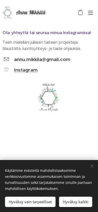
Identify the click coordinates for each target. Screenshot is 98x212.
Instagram (26, 70)
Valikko (90, 13)
